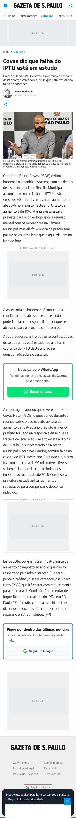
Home (11, 16)
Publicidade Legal (23, 768)
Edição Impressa (53, 762)
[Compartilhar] (71, 5)
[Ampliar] (68, 117)
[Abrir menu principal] (5, 5)
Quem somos (21, 762)
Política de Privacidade (26, 774)
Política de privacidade (30, 799)
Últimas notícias (28, 16)
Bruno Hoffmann (24, 91)
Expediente (50, 768)
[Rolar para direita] (71, 15)
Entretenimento (66, 16)
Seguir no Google (40, 787)
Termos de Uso (53, 774)
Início (6, 51)
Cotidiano (47, 16)
